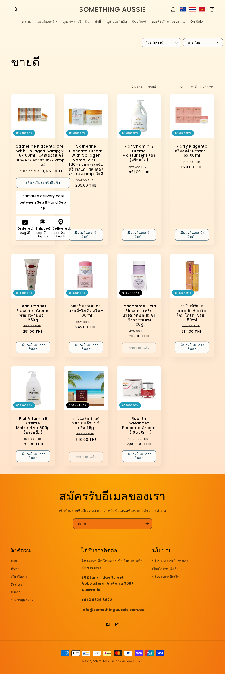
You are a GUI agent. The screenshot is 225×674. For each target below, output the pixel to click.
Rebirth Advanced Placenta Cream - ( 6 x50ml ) (139, 425)
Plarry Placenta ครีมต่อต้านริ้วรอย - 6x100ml (192, 151)
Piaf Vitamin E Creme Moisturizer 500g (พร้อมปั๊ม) (33, 425)
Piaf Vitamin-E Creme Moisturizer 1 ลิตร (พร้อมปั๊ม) (139, 153)
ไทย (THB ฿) (154, 42)
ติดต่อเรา (17, 584)
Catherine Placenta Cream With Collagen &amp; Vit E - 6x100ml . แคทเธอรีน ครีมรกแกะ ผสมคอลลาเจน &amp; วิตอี (43, 155)
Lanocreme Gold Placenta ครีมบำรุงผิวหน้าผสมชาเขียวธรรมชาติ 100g (139, 315)
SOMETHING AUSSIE (105, 661)
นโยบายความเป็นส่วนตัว (170, 561)
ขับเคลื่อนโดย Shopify (130, 661)
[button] (16, 9)
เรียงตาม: (136, 87)
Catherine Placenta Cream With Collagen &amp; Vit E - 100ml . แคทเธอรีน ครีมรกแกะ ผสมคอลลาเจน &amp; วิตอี (86, 160)
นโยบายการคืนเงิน (166, 576)
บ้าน (14, 561)
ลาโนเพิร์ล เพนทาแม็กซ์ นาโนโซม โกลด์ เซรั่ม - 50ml (191, 313)
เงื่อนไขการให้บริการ (167, 569)
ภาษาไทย (194, 42)
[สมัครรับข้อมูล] (147, 523)
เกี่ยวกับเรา (19, 576)
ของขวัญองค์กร (22, 600)
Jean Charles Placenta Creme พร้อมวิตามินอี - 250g (33, 313)
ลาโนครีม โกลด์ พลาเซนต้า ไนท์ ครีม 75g (86, 423)
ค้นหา (15, 569)
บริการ (16, 592)
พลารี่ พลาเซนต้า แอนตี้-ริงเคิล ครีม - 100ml (86, 311)
